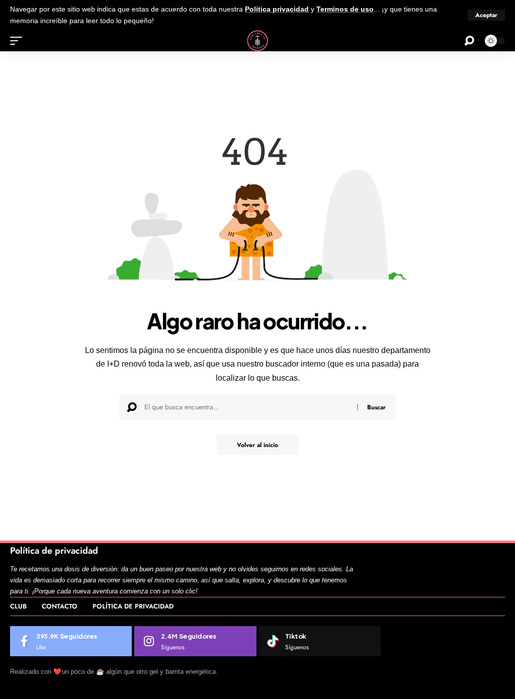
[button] (486, 15)
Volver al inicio (257, 445)
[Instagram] (195, 641)
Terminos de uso (345, 9)
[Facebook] (71, 641)
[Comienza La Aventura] (257, 40)
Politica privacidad (277, 9)
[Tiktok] (320, 641)
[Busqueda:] (247, 407)
